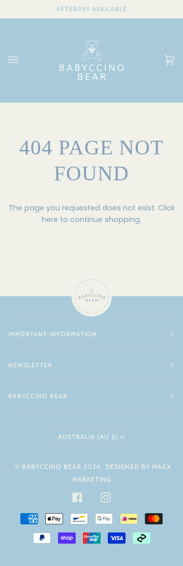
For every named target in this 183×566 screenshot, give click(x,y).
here (50, 219)
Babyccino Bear (51, 466)
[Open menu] (23, 60)
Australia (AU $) (88, 437)
